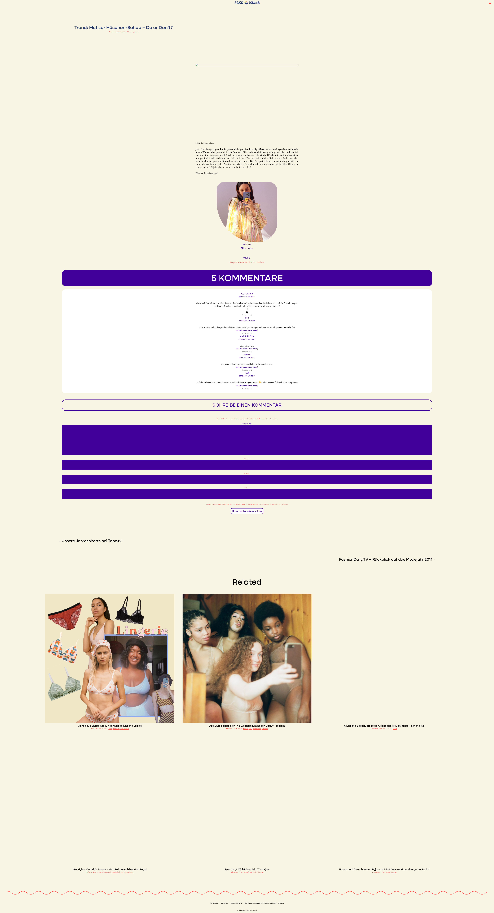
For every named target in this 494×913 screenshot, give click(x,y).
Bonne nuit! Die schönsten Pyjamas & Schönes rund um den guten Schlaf (384, 869)
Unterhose (260, 263)
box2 (250, 728)
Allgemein (130, 32)
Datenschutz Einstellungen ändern (260, 903)
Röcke (252, 263)
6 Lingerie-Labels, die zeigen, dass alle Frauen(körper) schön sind (384, 725)
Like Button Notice (244, 330)
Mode (110, 728)
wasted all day (208, 143)
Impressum (214, 903)
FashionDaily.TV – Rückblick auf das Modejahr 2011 (385, 559)
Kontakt (225, 903)
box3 (250, 872)
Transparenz (243, 263)
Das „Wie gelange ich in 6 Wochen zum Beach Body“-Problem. (247, 725)
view (255, 330)
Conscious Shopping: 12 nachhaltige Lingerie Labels (110, 725)
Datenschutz (236, 903)
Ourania (229, 728)
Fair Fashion (124, 728)
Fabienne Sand (377, 728)
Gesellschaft (116, 872)
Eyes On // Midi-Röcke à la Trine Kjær (247, 869)
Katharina (247, 294)
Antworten (246, 315)
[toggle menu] (490, 3)
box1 (122, 872)
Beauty (245, 728)
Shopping (116, 728)
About (281, 903)
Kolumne (265, 728)
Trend (136, 32)
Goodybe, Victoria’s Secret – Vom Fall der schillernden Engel (110, 869)
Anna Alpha (247, 336)
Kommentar (247, 423)
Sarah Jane (376, 872)
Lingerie (233, 263)
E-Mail (247, 473)
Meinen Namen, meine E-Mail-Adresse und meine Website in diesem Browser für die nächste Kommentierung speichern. (247, 504)
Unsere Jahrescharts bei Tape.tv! (92, 541)
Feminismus (257, 728)
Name (247, 459)
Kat (247, 373)
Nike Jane (112, 32)
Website (247, 488)
